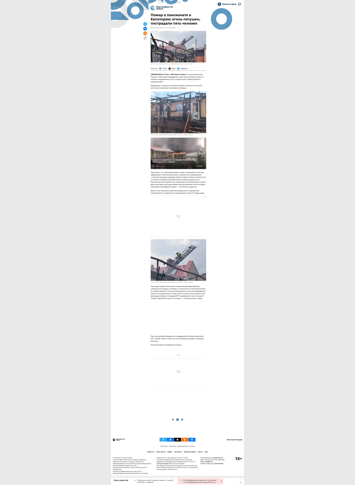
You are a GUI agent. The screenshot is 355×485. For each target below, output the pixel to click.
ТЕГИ (206, 452)
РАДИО (169, 452)
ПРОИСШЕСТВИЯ (182, 446)
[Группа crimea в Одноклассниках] (184, 439)
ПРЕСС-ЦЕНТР (160, 452)
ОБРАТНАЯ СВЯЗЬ (190, 452)
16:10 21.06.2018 (155, 27)
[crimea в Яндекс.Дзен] (177, 439)
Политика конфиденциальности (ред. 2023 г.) (127, 471)
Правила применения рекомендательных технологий (130, 473)
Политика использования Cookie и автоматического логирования (130, 469)
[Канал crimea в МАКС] (191, 439)
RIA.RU (200, 452)
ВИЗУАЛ (192, 446)
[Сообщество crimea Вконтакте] (170, 439)
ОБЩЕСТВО (172, 446)
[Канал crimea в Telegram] (163, 439)
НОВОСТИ (150, 452)
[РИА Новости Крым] (161, 7)
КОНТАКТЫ (178, 452)
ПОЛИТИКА (164, 446)
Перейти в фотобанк (188, 64)
